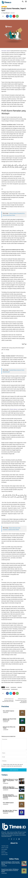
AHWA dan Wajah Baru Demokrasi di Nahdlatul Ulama (10, 787)
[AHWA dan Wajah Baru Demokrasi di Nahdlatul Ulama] (21, 789)
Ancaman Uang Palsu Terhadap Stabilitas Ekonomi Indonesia (10, 796)
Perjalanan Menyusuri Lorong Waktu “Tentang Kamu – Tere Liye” (10, 780)
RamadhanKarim (14, 689)
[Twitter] (10, 16)
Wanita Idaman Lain (15, 409)
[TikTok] (14, 839)
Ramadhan (20, 687)
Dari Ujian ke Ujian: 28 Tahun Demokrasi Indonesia (10, 811)
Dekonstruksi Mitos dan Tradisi (9, 727)
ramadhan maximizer (6, 689)
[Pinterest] (14, 16)
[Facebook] (7, 16)
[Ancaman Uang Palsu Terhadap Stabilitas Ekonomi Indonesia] (21, 797)
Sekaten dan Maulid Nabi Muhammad (9, 719)
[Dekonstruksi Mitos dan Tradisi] (22, 729)
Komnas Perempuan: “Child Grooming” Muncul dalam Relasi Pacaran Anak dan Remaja (10, 863)
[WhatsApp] (17, 16)
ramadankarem (13, 687)
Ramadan (7, 687)
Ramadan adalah (5, 51)
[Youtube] (19, 839)
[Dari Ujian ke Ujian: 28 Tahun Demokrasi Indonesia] (21, 812)
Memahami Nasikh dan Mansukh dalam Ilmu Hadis (7, 701)
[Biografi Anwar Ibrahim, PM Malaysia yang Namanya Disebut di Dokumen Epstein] (24, 870)
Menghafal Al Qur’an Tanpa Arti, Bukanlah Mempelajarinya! (21, 701)
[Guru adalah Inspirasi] (22, 713)
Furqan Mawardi (6, 12)
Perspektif (4, 6)
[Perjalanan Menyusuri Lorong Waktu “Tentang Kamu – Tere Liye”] (21, 781)
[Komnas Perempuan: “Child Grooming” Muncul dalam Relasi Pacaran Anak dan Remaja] (24, 863)
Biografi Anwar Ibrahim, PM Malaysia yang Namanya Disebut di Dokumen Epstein (10, 870)
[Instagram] (11, 839)
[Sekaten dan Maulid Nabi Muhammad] (22, 721)
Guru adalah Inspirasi (8, 711)
